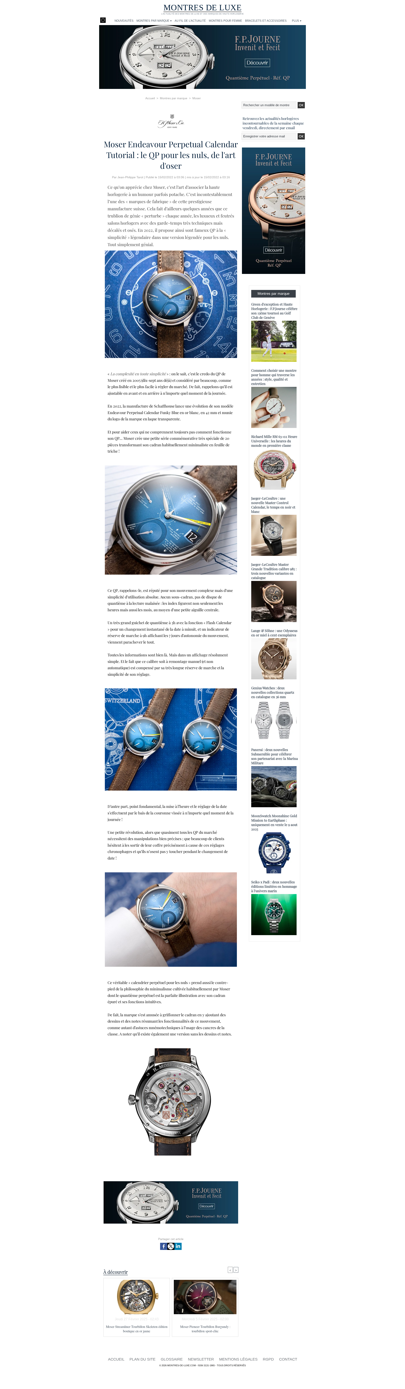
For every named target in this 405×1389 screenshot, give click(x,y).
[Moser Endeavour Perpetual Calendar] (171, 689)
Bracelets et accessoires (266, 20)
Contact (288, 1359)
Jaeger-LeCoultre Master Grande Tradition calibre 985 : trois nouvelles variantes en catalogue (274, 571)
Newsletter (201, 1359)
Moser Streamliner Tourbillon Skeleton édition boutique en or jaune (136, 1328)
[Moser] (170, 120)
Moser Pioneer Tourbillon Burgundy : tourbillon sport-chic (205, 1328)
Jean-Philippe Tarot (130, 177)
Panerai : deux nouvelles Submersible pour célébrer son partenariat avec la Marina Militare (274, 756)
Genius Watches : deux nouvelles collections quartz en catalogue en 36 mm (272, 692)
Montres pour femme (225, 20)
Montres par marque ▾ (154, 20)
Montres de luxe (202, 7)
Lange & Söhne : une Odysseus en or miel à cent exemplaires (274, 632)
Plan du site (143, 1359)
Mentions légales (239, 1359)
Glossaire (172, 1359)
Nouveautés (124, 20)
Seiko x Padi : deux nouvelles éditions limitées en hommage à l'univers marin (274, 886)
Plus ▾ (296, 20)
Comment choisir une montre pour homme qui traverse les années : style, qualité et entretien (274, 377)
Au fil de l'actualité (190, 20)
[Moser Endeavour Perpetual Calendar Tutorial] (171, 252)
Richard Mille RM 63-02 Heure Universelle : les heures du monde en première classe (274, 441)
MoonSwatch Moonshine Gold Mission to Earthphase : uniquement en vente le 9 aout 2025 (274, 822)
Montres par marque (173, 98)
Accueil (150, 98)
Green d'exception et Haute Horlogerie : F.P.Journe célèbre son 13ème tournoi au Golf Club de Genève (274, 311)
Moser (196, 98)
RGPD (269, 1359)
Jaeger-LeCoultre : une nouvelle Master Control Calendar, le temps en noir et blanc (273, 505)
